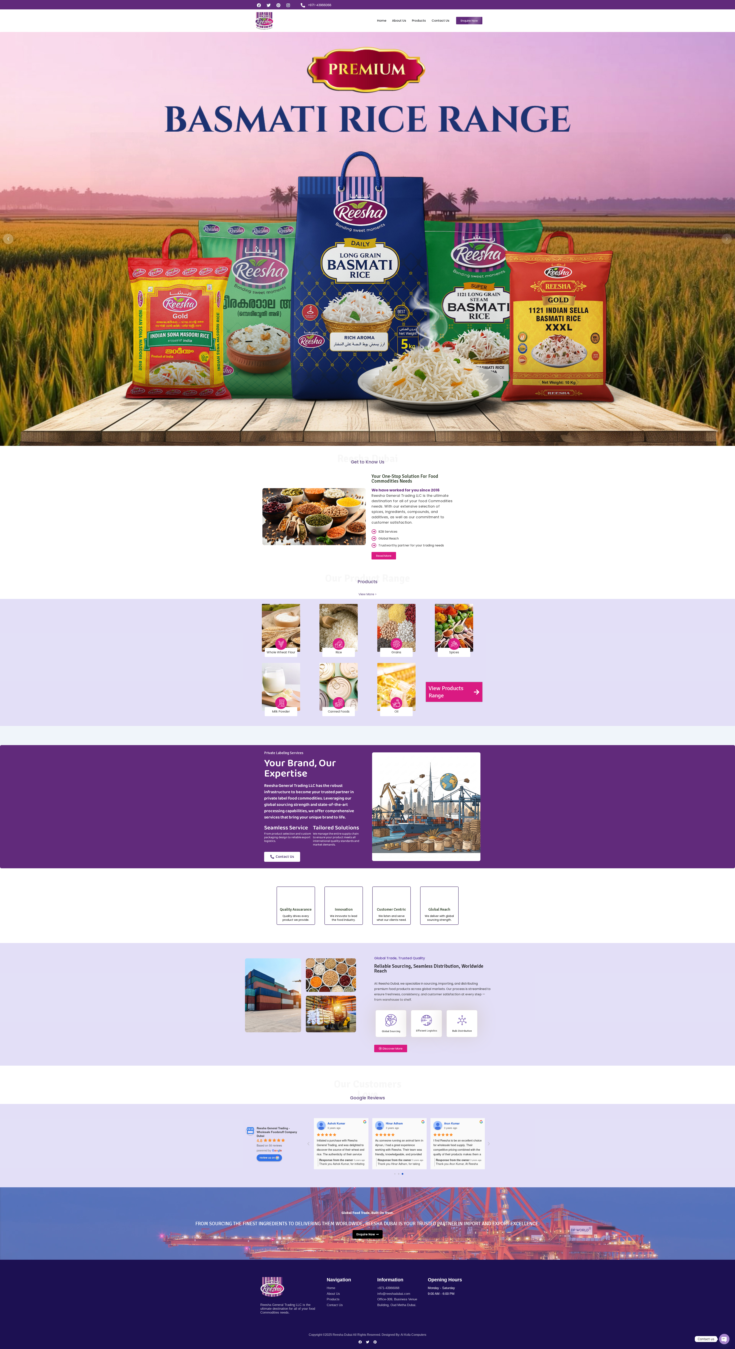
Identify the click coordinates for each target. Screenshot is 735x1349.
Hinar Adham (451, 1123)
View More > (368, 594)
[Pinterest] (278, 5)
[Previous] (8, 239)
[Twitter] (269, 5)
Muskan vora (334, 1123)
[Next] (727, 239)
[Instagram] (288, 5)
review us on (267, 1157)
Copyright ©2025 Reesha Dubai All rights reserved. (345, 1334)
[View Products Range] (477, 692)
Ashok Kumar (393, 1123)
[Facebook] (259, 5)
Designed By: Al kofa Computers (404, 1334)
